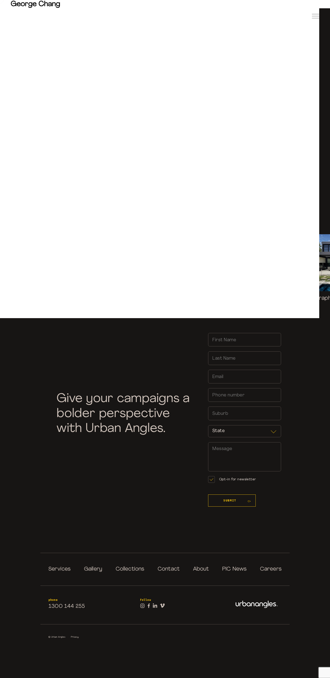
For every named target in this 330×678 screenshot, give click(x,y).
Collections (130, 569)
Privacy (75, 637)
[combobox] (244, 431)
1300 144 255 (66, 606)
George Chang (35, 4)
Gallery (93, 569)
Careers (271, 569)
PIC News (234, 569)
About (201, 569)
